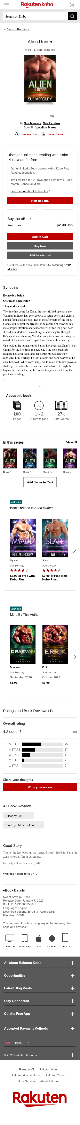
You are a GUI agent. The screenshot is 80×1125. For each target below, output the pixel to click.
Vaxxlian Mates (45, 127)
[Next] (74, 550)
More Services (26, 1081)
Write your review (40, 787)
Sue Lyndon (51, 123)
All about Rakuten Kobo (22, 963)
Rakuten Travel (55, 1075)
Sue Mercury (32, 123)
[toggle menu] (6, 4)
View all (71, 442)
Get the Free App (17, 1013)
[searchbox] (40, 16)
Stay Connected (16, 1001)
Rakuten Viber (48, 1069)
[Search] (72, 16)
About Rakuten (49, 1081)
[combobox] (18, 815)
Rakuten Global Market (26, 1075)
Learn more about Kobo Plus (29, 191)
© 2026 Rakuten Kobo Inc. (21, 1055)
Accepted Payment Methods (26, 1028)
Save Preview (56, 134)
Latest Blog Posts (18, 988)
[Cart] (72, 4)
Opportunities (14, 975)
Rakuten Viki (27, 1069)
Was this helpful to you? (18, 873)
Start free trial (40, 200)
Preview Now (29, 134)
